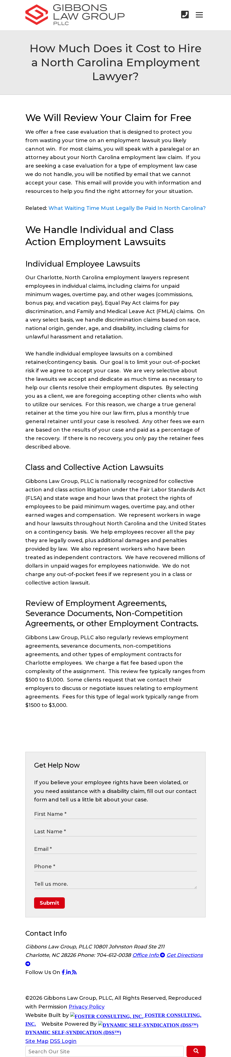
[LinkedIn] (69, 972)
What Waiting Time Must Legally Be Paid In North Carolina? (127, 208)
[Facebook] (64, 972)
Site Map (36, 1041)
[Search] (196, 1051)
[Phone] (185, 14)
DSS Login (63, 1041)
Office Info (146, 955)
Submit (49, 903)
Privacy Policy (87, 1007)
